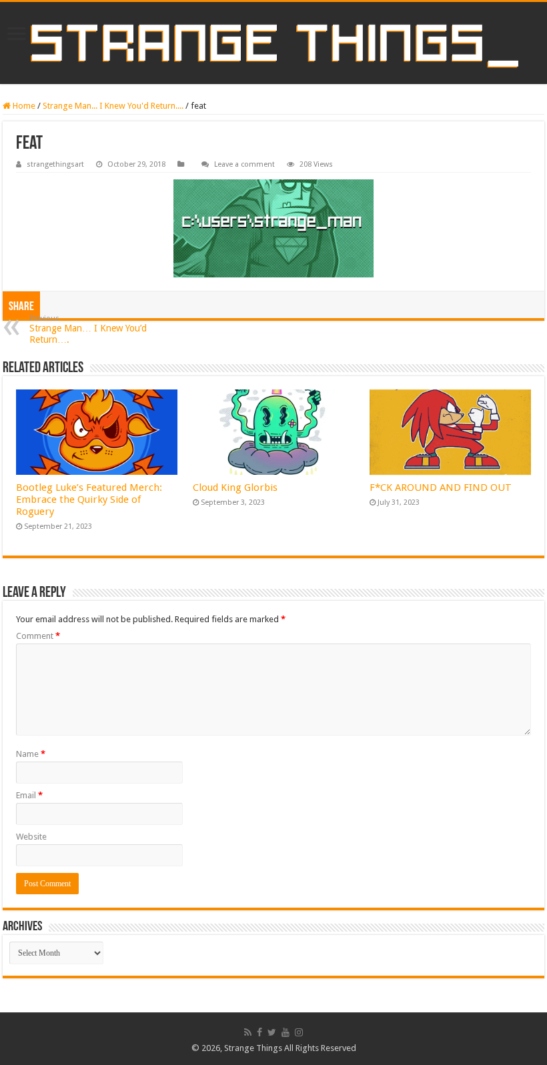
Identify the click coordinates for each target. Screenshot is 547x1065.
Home (23, 106)
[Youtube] (285, 1032)
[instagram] (299, 1032)
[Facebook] (259, 1032)
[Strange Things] (273, 43)
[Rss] (248, 1032)
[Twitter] (272, 1032)
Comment (38, 636)
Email (29, 795)
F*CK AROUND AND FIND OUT (441, 487)
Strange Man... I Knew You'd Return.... (113, 106)
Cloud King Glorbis (235, 487)
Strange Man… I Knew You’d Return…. (88, 329)
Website (31, 837)
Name (30, 754)
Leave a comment (244, 164)
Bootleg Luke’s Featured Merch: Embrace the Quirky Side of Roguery (89, 499)
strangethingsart (55, 164)
